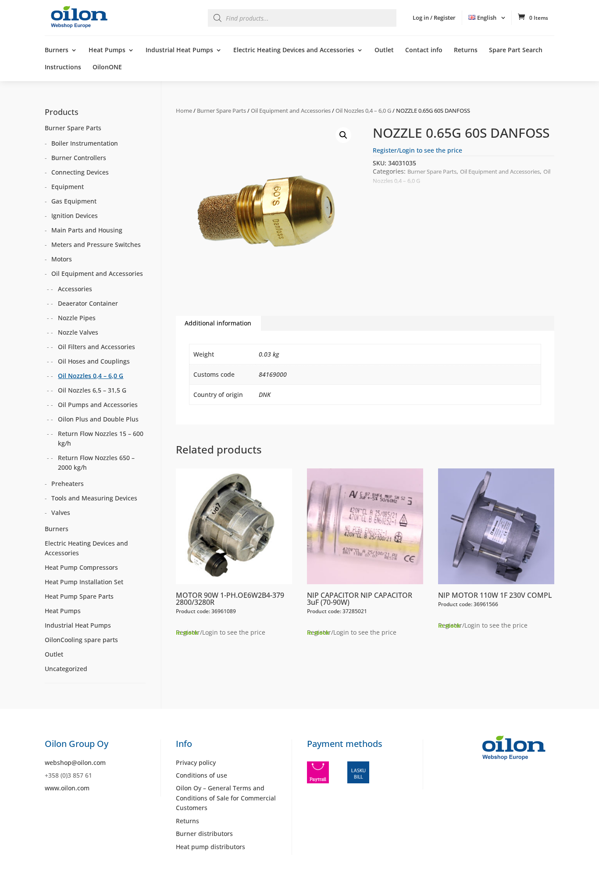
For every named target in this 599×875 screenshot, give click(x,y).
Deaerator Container (88, 303)
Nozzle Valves (78, 332)
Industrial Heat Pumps (179, 50)
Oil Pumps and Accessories (98, 404)
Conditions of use (201, 775)
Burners (56, 50)
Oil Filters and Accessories (96, 347)
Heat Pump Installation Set (84, 582)
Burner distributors (204, 833)
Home (184, 110)
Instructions (63, 67)
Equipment (67, 186)
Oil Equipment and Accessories (291, 110)
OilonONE (107, 67)
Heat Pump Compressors (81, 567)
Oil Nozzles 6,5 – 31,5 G (92, 390)
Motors (61, 259)
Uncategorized (66, 668)
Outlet (384, 50)
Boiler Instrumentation (84, 143)
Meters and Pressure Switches (96, 244)
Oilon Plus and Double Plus (98, 419)
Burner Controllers (78, 158)
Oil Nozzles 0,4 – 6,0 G (363, 110)
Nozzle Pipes (77, 318)
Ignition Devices (74, 215)
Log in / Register (434, 17)
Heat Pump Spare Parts (79, 596)
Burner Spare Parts (221, 110)
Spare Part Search (515, 50)
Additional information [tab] (218, 323)
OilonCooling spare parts (81, 640)
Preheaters (67, 483)
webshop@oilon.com (75, 762)
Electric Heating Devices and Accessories (293, 50)
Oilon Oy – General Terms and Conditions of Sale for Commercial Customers (226, 798)
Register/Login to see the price (417, 150)
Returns (466, 50)
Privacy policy (196, 762)
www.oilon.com (67, 788)
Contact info (423, 50)
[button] (343, 135)
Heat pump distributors (210, 847)
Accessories (75, 289)
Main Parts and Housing (86, 230)
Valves (60, 512)
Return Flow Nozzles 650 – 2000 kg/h (96, 462)
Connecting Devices (80, 172)
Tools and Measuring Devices (94, 498)
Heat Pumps (107, 50)
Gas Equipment (73, 201)
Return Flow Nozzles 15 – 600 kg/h (100, 438)
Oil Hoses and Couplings (94, 361)
